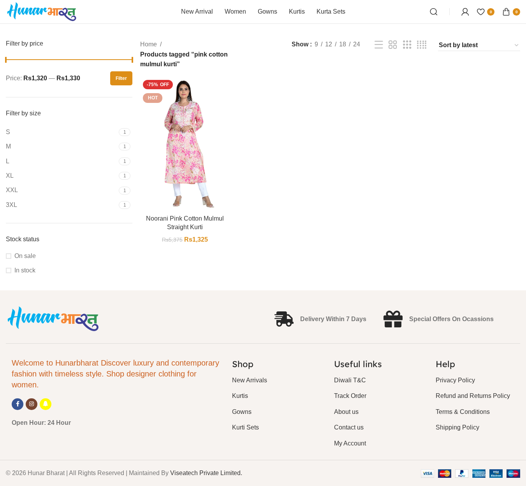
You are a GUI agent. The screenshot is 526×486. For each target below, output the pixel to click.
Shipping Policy (457, 427)
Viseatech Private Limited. (206, 473)
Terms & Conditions (463, 411)
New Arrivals (249, 380)
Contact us (349, 427)
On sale (25, 256)
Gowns (242, 411)
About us (346, 411)
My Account (350, 443)
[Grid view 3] (407, 45)
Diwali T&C (350, 380)
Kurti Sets (245, 427)
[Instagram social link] (31, 404)
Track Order (350, 395)
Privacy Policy (455, 380)
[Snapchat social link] (45, 404)
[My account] (465, 11)
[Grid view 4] (421, 45)
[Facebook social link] (17, 404)
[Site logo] (42, 11)
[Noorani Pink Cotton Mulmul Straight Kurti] (184, 144)
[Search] (434, 11)
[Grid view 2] (393, 45)
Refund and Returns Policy (473, 395)
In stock (24, 270)
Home (148, 44)
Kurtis (240, 395)
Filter (121, 78)
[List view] (379, 45)
